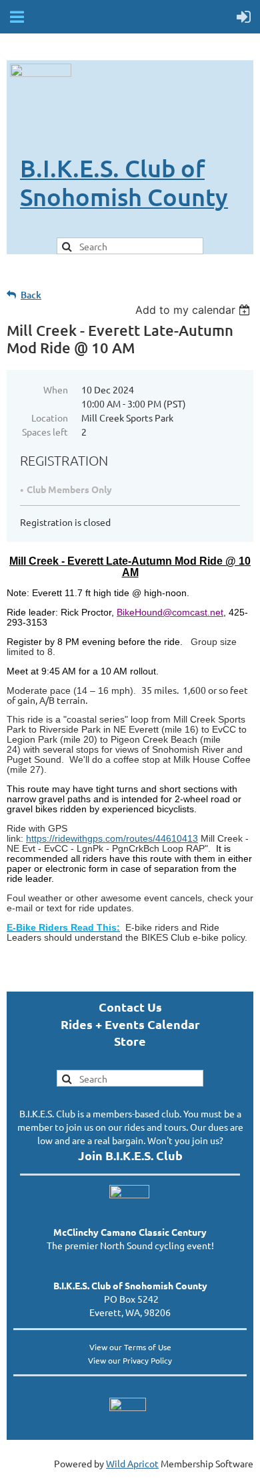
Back (31, 294)
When (55, 389)
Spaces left (45, 432)
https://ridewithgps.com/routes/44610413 (112, 838)
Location (49, 417)
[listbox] (194, 310)
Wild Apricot (132, 1463)
